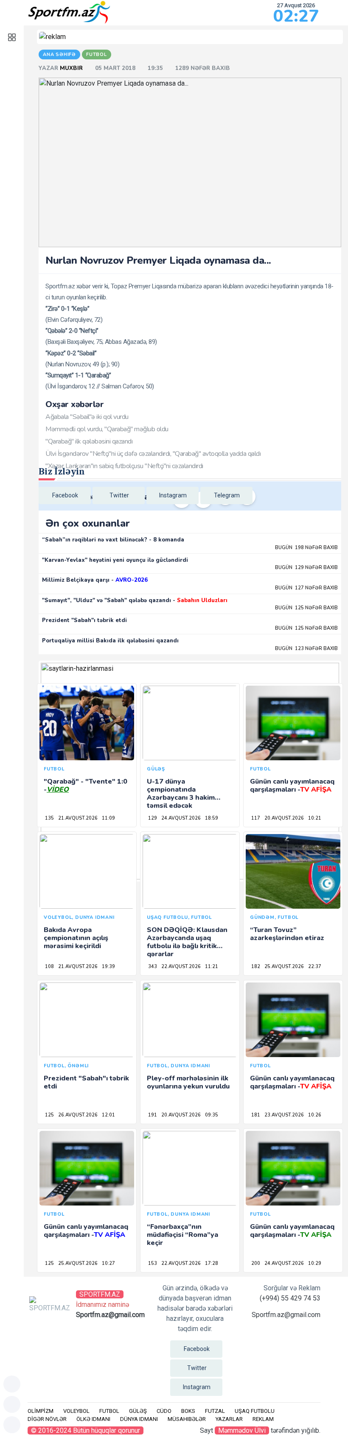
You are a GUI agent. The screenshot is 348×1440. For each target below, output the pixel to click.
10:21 (314, 818)
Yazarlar (229, 1419)
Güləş (138, 1411)
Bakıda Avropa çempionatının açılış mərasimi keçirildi (76, 938)
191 (152, 1115)
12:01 (108, 1115)
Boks (188, 1411)
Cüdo (164, 1411)
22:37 (314, 966)
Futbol (109, 1411)
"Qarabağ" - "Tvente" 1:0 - (85, 785)
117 (255, 818)
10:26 (314, 1115)
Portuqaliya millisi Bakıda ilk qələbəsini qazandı (110, 641)
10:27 (108, 1263)
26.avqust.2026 (78, 1115)
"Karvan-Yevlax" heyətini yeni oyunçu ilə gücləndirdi (115, 560)
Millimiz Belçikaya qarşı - (95, 580)
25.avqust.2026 (284, 966)
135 (49, 818)
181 (255, 1115)
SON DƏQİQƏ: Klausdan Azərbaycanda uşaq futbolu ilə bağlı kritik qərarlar (187, 942)
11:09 (108, 818)
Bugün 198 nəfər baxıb (306, 547)
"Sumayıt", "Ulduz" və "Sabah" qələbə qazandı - (134, 600)
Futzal (215, 1411)
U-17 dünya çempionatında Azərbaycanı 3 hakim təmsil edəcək (181, 794)
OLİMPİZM (40, 1411)
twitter (119, 495)
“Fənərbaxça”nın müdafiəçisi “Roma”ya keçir (182, 1234)
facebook (65, 495)
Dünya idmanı (139, 1419)
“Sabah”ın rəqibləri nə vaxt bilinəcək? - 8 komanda (113, 540)
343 (152, 966)
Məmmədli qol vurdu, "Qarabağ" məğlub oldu (106, 429)
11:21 (211, 966)
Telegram (227, 495)
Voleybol (76, 1411)
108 (49, 966)
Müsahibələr (187, 1419)
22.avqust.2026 (181, 966)
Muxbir (72, 68)
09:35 (211, 1115)
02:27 (296, 16)
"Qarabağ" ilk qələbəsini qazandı (88, 441)
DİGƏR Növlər (47, 1419)
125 (49, 1115)
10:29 (314, 1263)
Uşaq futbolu (255, 1411)
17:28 (211, 1263)
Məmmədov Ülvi (242, 1430)
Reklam (263, 1419)
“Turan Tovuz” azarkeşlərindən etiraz (287, 934)
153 (152, 1263)
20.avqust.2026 (284, 818)
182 (255, 966)
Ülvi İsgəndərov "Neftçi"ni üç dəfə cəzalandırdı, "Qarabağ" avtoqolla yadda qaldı (153, 453)
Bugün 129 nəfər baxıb (306, 567)
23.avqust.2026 (284, 1115)
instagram (173, 495)
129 (152, 818)
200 (255, 1263)
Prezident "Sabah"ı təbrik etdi (84, 620)
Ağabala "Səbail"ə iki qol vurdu (87, 416)
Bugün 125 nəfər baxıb (306, 608)
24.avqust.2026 (181, 818)
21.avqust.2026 (78, 818)
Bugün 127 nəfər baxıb (306, 588)
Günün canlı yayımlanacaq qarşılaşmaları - (292, 785)
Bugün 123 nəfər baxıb (306, 648)
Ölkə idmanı (93, 1419)
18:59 (211, 818)
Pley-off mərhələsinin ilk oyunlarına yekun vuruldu (188, 1082)
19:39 (108, 966)
